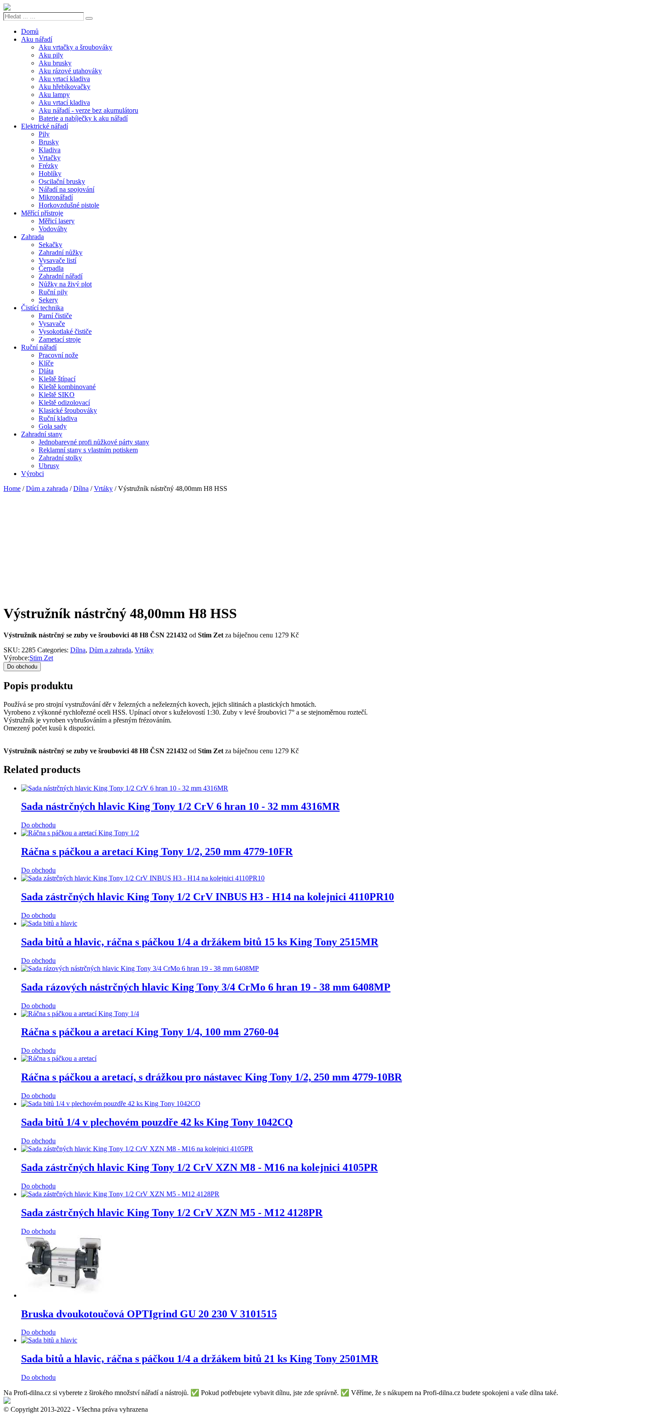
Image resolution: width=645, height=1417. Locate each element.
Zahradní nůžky (60, 252)
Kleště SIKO (57, 394)
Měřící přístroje (42, 213)
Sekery (48, 300)
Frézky (48, 165)
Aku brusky (55, 63)
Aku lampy (54, 94)
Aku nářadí (36, 39)
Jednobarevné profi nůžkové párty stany (94, 442)
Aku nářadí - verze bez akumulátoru (88, 110)
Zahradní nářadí (60, 276)
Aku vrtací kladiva (64, 78)
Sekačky (50, 244)
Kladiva (50, 150)
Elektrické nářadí (44, 126)
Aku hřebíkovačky (64, 86)
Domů (30, 31)
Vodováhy (53, 229)
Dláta (46, 371)
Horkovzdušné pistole (69, 205)
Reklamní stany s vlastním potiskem (88, 450)
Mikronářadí (56, 197)
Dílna (81, 488)
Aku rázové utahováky (70, 71)
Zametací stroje (60, 339)
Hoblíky (50, 173)
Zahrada (32, 236)
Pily (44, 134)
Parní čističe (55, 315)
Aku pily (51, 55)
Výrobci (32, 473)
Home (12, 488)
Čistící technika (42, 307)
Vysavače (52, 323)
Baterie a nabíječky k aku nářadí (83, 118)
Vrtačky (50, 157)
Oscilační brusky (62, 181)
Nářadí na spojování (66, 189)
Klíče (46, 363)
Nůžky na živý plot (65, 284)
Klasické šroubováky (68, 410)
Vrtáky (103, 488)
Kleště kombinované (67, 386)
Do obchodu (22, 666)
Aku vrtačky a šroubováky (75, 47)
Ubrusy (49, 465)
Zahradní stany (41, 434)
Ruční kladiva (58, 418)
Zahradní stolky (60, 458)
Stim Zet (41, 658)
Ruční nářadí (39, 347)
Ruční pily (53, 292)
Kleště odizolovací (64, 402)
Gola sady (53, 426)
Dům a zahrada (47, 488)
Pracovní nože (58, 355)
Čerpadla (51, 268)
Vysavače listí (57, 260)
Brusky (49, 142)
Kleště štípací (57, 379)
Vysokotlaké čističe (65, 331)
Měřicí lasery (57, 221)
